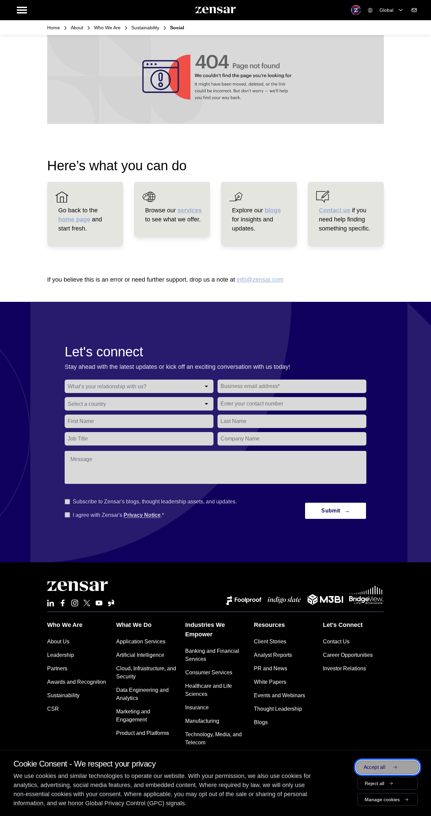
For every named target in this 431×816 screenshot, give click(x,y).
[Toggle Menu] (21, 10)
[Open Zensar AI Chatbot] (356, 10)
